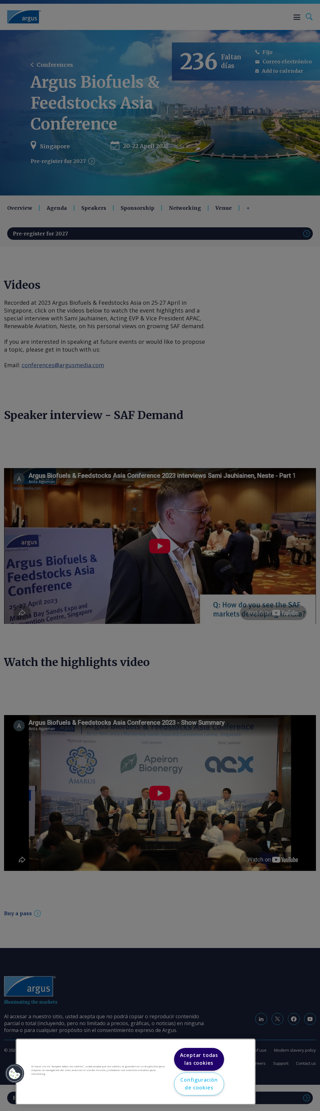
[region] (136, 1072)
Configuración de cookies (199, 1083)
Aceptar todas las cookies (199, 1059)
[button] (15, 1074)
